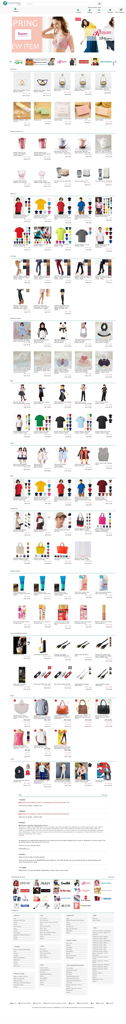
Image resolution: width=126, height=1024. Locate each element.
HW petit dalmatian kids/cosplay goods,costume (21, 402)
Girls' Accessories (45, 926)
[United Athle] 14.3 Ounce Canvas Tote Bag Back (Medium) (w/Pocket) (103, 530)
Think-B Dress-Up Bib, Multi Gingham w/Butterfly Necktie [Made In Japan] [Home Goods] (103, 371)
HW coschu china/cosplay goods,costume (82, 464)
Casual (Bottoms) (45, 970)
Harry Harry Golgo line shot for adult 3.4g (21, 622)
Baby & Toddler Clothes (21, 976)
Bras (15, 951)
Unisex (16, 937)
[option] (63, 34)
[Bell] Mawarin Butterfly (102, 89)
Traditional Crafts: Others (100, 951)
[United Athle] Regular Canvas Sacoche (40, 530)
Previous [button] (10, 62)
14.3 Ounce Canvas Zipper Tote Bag (62, 558)
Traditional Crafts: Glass (100, 947)
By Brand (69, 974)
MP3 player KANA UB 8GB (62, 684)
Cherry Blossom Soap (81, 119)
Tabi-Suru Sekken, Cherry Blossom (21, 120)
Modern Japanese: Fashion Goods (100, 961)
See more (104, 795)
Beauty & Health (71, 940)
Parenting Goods (19, 985)
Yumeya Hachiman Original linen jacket (103, 780)
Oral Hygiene (70, 957)
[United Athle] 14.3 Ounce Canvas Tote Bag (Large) (21, 558)
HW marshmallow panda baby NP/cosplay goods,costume (61, 341)
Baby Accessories (19, 978)
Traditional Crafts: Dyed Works (102, 941)
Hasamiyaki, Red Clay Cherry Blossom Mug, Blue (62, 152)
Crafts (95, 928)
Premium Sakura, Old (81, 181)
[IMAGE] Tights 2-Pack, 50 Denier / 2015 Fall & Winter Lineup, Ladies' (42, 277)
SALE (94, 915)
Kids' (41, 915)
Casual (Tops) (44, 968)
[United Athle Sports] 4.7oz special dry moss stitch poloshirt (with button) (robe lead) (83, 217)
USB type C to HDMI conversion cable (19, 684)
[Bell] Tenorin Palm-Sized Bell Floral (61, 89)
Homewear (17, 960)
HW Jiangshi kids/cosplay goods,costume (41, 402)
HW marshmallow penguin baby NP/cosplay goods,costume (41, 341)
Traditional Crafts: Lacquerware (102, 930)
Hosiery (16, 964)
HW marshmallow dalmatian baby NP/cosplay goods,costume (83, 341)
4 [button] (68, 56)
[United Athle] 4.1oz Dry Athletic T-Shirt (41, 245)
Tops (15, 918)
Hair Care (69, 949)
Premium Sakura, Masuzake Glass (62, 181)
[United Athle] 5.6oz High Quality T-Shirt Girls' (102, 215)
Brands (68, 953)
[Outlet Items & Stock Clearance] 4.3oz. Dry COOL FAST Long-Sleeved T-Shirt (42, 717)
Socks (15, 962)
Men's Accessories (71, 928)
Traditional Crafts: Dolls (99, 949)
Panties (16, 953)
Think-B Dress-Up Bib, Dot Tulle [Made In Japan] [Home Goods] (42, 370)
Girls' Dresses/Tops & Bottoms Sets (49, 923)
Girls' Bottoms (44, 920)
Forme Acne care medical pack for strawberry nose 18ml (61, 623)
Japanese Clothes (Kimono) (22, 935)
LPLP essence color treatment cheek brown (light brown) (21, 593)
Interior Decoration (71, 970)
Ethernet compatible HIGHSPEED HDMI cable (61, 655)
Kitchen (95, 971)
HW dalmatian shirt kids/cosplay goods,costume (83, 402)
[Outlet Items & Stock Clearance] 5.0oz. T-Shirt (41, 746)
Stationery (69, 972)
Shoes (42, 976)
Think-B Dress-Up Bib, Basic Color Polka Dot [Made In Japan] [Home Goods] (103, 341)
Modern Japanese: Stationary (101, 964)
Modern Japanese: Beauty (100, 966)
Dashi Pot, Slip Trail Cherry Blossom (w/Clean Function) (103, 152)
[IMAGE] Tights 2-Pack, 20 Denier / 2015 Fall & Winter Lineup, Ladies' (21, 277)
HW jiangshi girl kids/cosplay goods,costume (62, 402)
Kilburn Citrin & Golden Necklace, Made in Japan (82, 558)
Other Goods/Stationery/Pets (75, 965)
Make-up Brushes (71, 955)
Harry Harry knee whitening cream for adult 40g (103, 592)
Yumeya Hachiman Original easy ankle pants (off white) (62, 780)
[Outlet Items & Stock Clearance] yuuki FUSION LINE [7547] (62, 717)
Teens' (42, 946)
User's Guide (100, 1003)
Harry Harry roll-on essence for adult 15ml (42, 622)
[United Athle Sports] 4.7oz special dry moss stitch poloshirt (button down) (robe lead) (62, 217)
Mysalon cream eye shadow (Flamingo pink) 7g (83, 622)
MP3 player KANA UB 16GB (42, 684)
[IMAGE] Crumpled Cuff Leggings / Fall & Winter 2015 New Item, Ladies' (20, 307)
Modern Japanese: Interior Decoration (74, 989)
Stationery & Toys (98, 979)
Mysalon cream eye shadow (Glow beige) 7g (103, 622)
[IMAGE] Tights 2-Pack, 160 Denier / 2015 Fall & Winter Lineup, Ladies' (103, 277)
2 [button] (63, 56)
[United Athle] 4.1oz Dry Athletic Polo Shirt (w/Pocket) (102, 246)
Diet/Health (69, 951)
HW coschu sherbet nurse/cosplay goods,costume (60, 465)
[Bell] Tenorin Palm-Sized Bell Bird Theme (82, 89)
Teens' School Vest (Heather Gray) (103, 463)
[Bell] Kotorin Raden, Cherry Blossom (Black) (42, 90)
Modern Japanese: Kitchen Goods (74, 985)
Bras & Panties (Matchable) (22, 949)
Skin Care (69, 943)
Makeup (68, 945)
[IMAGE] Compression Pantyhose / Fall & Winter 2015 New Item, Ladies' (41, 307)
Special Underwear (19, 957)
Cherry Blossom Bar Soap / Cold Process (103, 119)
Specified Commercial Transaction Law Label (56, 1003)
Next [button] (115, 62)
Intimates (17, 946)
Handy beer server (18, 654)
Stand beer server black (41, 654)
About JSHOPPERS (83, 1003)
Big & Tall (43, 980)
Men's (42, 965)
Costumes (69, 982)
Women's (16, 915)
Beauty (95, 977)
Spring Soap (37, 120)
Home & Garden (97, 973)
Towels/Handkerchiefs (72, 976)
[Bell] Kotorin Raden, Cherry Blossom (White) (21, 90)
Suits (15, 928)
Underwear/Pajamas (46, 974)
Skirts (15, 922)
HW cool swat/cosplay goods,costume (101, 402)
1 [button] (60, 56)
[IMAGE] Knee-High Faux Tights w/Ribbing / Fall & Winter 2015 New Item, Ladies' (61, 307)
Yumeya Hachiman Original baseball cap (21, 780)
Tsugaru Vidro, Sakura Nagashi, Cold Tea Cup (20, 181)
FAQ (93, 1003)
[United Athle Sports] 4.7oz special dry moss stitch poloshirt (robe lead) (21, 216)
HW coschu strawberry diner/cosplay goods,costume (22, 464)
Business (42, 972)
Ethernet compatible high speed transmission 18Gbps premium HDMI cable (103, 656)
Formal (16, 930)
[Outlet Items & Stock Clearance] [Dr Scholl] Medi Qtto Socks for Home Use (62, 747)
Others (16, 939)
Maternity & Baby (19, 973)
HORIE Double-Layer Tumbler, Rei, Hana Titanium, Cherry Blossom (42, 154)
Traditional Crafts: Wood (100, 938)
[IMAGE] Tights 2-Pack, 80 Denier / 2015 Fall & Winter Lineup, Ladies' (62, 277)
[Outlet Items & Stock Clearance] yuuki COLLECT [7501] (83, 717)
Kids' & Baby (96, 920)
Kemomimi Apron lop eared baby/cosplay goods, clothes (21, 340)
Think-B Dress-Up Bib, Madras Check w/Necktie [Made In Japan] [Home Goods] (61, 371)
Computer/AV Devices (72, 978)
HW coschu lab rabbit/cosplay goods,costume (38, 465)
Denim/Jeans (17, 926)
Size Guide (110, 1003)
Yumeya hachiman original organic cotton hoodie (82, 780)
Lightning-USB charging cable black (102, 684)
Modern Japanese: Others (100, 969)
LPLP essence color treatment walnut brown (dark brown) (42, 593)
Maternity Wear (18, 980)
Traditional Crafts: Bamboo (100, 936)
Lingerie (16, 955)
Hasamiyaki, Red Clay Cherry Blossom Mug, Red (82, 152)
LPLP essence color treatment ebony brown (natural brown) (61, 593)
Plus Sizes (17, 933)
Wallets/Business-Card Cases (75, 920)
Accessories (43, 978)
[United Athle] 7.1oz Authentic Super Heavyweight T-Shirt (101, 498)
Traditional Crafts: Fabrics (100, 943)
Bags (67, 918)
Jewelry (68, 924)
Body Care (69, 947)
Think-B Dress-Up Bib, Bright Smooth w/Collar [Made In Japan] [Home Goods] (21, 370)
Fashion (95, 975)
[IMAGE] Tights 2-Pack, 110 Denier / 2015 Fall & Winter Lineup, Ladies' (83, 277)
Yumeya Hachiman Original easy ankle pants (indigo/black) (42, 781)
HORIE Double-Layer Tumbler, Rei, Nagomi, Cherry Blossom (19, 154)
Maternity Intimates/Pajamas (22, 982)
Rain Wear (69, 930)
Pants (15, 924)
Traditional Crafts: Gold (99, 945)
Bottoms (95, 918)
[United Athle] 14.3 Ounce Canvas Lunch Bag (41, 558)
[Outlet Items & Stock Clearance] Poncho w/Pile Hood (21, 717)
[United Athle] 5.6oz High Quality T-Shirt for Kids (20, 432)
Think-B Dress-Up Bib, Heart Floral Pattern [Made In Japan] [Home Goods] (83, 370)
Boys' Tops (43, 928)
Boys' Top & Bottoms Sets (48, 932)
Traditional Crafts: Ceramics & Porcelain (101, 933)
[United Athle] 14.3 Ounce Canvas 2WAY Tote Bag (82, 529)
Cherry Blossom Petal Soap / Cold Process (63, 119)
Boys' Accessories (45, 934)
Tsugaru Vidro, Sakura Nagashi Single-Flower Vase (42, 181)
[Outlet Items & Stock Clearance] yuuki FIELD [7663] (102, 717)
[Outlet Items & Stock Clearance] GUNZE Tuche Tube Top (21, 747)
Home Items (69, 968)
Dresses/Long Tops (19, 920)
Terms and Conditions (25, 1003)
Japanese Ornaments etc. (73, 980)
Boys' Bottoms (44, 930)
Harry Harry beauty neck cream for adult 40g (82, 592)
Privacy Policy (37, 1003)
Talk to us (72, 1003)
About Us (14, 1003)
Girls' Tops (43, 918)
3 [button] (66, 56)
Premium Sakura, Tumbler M (103, 181)
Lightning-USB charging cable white (82, 684)
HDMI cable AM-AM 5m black (82, 655)
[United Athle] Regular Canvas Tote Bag (19, 530)
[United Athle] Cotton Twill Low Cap (62, 530)
